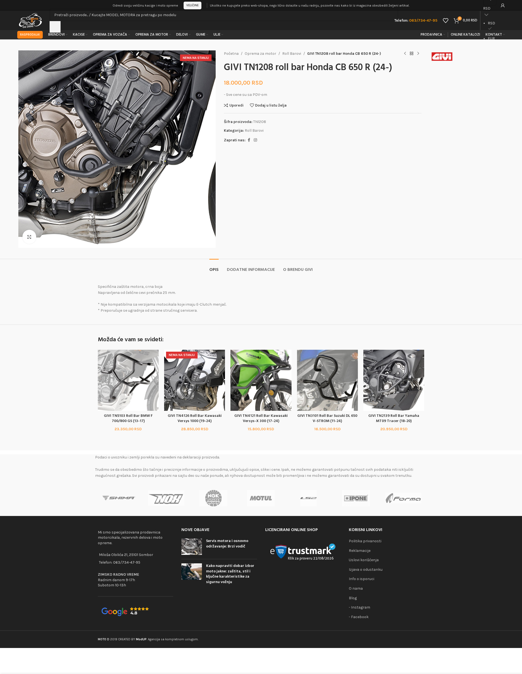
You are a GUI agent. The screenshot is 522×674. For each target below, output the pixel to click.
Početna (231, 53)
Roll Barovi (291, 53)
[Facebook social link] (249, 140)
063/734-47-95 (126, 562)
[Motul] (261, 498)
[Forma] (403, 498)
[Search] (55, 27)
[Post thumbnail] (191, 546)
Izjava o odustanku (366, 569)
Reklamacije (359, 550)
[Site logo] (30, 20)
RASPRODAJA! (30, 34)
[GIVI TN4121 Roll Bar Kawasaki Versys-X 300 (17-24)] (260, 380)
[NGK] (213, 498)
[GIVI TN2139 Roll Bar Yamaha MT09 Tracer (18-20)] (393, 380)
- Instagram (359, 607)
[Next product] (418, 53)
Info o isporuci (361, 579)
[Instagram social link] (255, 140)
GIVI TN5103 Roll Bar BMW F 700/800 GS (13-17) (128, 419)
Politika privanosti (365, 541)
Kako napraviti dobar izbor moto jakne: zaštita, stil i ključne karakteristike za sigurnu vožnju (230, 574)
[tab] (214, 267)
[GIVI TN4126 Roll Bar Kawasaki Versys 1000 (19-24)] (194, 380)
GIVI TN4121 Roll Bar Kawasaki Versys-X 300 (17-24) (261, 419)
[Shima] (118, 498)
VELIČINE (192, 5)
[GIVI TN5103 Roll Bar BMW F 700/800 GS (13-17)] (128, 380)
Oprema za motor (260, 53)
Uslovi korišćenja (364, 560)
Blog (353, 598)
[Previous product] (405, 53)
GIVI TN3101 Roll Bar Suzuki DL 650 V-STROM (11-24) (327, 419)
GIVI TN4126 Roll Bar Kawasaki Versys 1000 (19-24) (195, 419)
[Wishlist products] (445, 20)
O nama (356, 588)
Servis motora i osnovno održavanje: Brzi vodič (227, 544)
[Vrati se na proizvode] (411, 53)
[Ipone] (356, 498)
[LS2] (308, 498)
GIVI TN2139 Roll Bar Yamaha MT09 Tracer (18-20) (393, 419)
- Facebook (359, 617)
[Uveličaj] (29, 236)
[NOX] (166, 498)
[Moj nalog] (502, 5)
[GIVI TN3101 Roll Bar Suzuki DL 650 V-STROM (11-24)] (327, 380)
